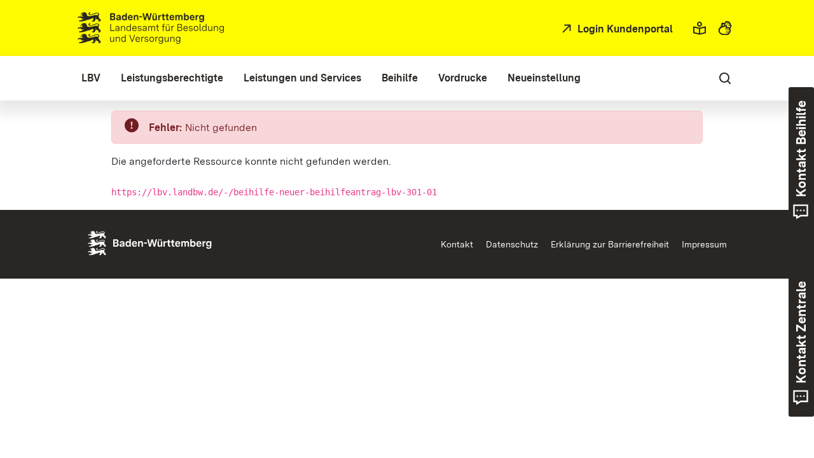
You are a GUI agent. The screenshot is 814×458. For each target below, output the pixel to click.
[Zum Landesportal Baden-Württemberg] (171, 242)
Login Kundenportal (624, 29)
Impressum (704, 244)
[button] (699, 28)
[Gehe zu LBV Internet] (150, 28)
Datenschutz (512, 244)
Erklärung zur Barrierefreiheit (610, 244)
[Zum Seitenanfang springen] (781, 388)
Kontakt (457, 244)
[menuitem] (91, 78)
